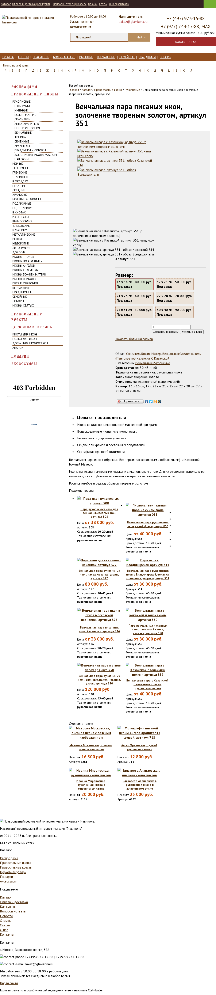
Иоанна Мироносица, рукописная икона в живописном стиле (91, 784)
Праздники (147, 57)
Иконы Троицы (23, 257)
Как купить (43, 4)
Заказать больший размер (134, 339)
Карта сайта (9, 983)
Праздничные (22, 292)
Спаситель (41, 57)
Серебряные (20, 168)
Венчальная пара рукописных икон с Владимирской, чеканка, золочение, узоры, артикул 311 (147, 574)
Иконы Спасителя (25, 270)
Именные (86, 57)
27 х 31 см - (134, 312)
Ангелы (23, 57)
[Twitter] (151, 400)
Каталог (6, 4)
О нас (112, 4)
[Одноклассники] (155, 400)
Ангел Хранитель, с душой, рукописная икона (139, 747)
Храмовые (19, 195)
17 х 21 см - (174, 284)
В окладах (20, 181)
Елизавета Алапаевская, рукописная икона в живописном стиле (140, 784)
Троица (8, 57)
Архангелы (22, 146)
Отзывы (92, 4)
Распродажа (24, 87)
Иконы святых (23, 305)
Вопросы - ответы (64, 4)
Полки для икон (24, 339)
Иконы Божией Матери (29, 274)
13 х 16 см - (134, 284)
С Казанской (160, 358)
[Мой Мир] (160, 400)
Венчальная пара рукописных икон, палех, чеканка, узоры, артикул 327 (99, 574)
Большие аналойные (27, 199)
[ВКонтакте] (146, 400)
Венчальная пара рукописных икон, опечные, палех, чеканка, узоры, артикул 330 (99, 679)
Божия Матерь (64, 57)
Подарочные (21, 203)
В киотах (19, 212)
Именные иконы (24, 279)
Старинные (20, 177)
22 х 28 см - (175, 298)
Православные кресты (26, 317)
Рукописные (21, 101)
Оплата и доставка (24, 4)
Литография (21, 248)
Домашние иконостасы (30, 343)
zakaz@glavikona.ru (133, 21)
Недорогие (20, 243)
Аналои (17, 348)
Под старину (22, 208)
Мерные (17, 164)
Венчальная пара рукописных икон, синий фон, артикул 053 (148, 524)
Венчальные (106, 57)
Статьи (103, 4)
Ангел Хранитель (27, 124)
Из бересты (20, 217)
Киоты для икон (24, 334)
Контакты (123, 4)
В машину (19, 230)
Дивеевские (21, 226)
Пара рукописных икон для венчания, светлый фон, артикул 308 (99, 513)
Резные (17, 239)
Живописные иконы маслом (36, 155)
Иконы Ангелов (23, 265)
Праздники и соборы (30, 150)
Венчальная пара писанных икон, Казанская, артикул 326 (99, 629)
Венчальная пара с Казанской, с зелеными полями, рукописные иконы (147, 684)
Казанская (143, 358)
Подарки (20, 356)
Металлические (23, 234)
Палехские (22, 159)
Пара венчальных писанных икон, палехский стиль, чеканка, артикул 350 (147, 629)
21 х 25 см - (134, 298)
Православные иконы (34, 94)
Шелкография (22, 221)
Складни (18, 190)
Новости (81, 4)
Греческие (19, 172)
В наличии (22, 106)
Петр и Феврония (27, 128)
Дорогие (18, 252)
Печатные (19, 186)
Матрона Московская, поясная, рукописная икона (91, 747)
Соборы (165, 57)
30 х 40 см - (174, 312)
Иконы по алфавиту (27, 261)
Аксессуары (24, 364)
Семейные (127, 57)
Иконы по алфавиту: (16, 65)
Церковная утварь (31, 327)
